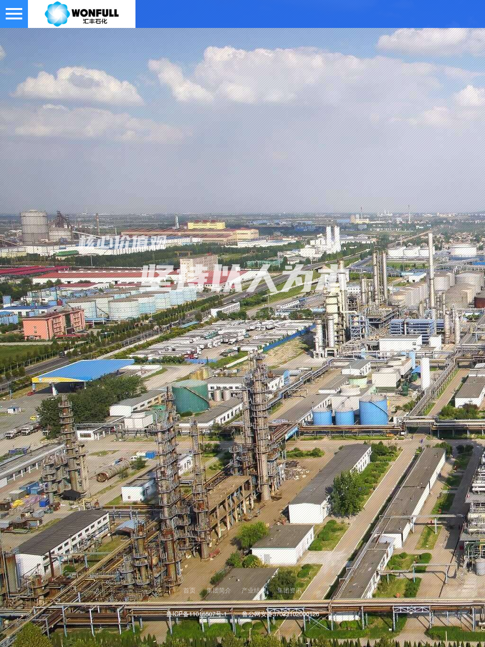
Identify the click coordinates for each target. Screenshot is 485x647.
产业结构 (254, 589)
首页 (189, 589)
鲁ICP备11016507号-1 (196, 613)
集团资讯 (289, 589)
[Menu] (14, 14)
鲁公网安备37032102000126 (280, 613)
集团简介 (219, 589)
